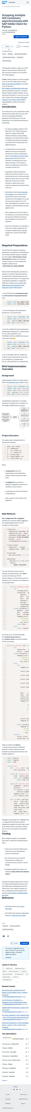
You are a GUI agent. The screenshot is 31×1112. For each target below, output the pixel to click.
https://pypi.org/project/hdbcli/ (11, 84)
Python (4, 54)
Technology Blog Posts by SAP (12, 996)
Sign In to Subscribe (21, 36)
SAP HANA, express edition (21, 54)
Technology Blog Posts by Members (11, 6)
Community (11, 2)
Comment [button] (24, 943)
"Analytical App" (6, 977)
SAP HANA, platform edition (9, 57)
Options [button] (14, 40)
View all (4, 1080)
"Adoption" (23, 971)
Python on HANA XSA (15, 926)
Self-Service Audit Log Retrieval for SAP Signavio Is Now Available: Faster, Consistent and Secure (14, 993)
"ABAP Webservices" (19, 968)
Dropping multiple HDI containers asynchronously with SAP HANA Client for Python (15, 21)
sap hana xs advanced (8, 929)
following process (13, 382)
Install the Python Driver (19, 915)
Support (23, 1103)
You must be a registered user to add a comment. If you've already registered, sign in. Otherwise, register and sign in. (15, 951)
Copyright (7, 1099)
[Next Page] (17, 982)
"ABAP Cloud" (9, 968)
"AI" (26, 974)
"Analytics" (15, 977)
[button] (8, 49)
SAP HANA (10, 54)
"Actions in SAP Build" (13, 971)
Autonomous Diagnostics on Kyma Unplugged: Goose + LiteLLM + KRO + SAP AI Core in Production (15, 1025)
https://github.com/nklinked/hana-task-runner (15, 88)
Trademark (8, 1103)
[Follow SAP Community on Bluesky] (14, 1089)
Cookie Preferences (7, 1108)
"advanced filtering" (7, 974)
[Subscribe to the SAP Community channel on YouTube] (17, 1089)
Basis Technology (7, 60)
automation (5, 926)
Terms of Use (23, 1094)
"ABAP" (4, 971)
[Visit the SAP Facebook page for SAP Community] (11, 1089)
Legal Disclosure (23, 1099)
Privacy (8, 1094)
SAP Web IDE (20, 57)
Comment (8, 957)
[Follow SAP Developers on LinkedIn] (20, 1089)
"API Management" (7, 979)
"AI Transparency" (19, 974)
